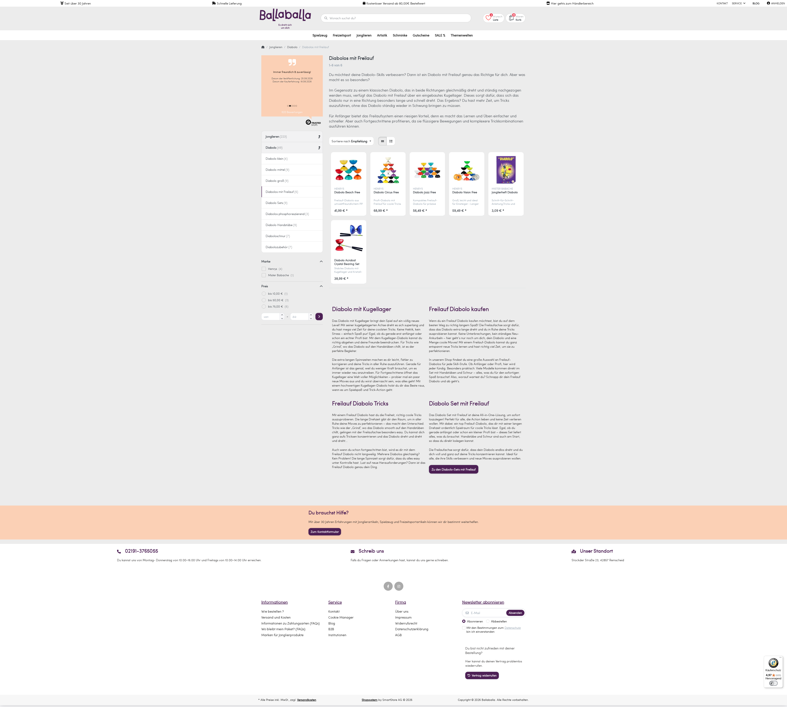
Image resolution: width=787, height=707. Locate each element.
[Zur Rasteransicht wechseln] (382, 141)
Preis (264, 286)
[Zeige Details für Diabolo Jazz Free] (427, 169)
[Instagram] (398, 586)
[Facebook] (388, 586)
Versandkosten (306, 700)
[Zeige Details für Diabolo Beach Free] (348, 169)
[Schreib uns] (393, 555)
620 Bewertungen (292, 112)
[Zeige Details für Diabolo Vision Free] (466, 169)
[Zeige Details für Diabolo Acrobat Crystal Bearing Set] (348, 237)
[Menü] (780, 658)
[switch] (773, 683)
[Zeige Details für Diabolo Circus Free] (388, 169)
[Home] (263, 47)
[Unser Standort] (597, 555)
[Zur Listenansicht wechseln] (391, 141)
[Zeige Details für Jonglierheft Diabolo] (506, 169)
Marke (265, 261)
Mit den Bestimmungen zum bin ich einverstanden (493, 629)
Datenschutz (513, 628)
